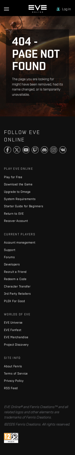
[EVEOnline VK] (62, 149)
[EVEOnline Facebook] (7, 149)
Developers (12, 264)
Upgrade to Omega (17, 191)
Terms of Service (16, 373)
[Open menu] (6, 9)
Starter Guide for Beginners (23, 206)
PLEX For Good (14, 301)
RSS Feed (11, 388)
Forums (9, 257)
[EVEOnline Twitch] (35, 149)
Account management (19, 242)
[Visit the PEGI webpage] (11, 438)
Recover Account (16, 220)
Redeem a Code (15, 279)
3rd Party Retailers (17, 293)
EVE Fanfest (12, 330)
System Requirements (19, 199)
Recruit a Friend (15, 271)
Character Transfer (17, 286)
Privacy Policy (14, 380)
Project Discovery (16, 344)
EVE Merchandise (16, 337)
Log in (66, 9)
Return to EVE (14, 213)
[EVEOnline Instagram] (53, 149)
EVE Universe (13, 322)
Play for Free (13, 177)
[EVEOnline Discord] (44, 149)
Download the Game (18, 184)
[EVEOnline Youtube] (26, 149)
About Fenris (13, 366)
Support (9, 250)
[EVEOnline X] (16, 149)
